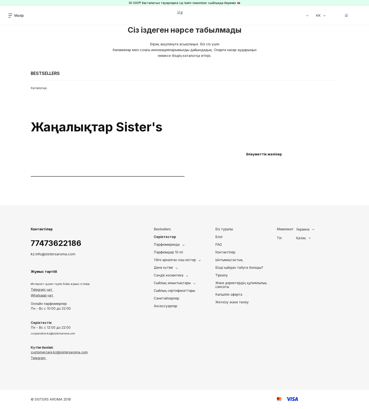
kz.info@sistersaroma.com (53, 254)
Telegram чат (42, 290)
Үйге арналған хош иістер (175, 260)
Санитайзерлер (166, 298)
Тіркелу (221, 275)
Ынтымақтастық (229, 260)
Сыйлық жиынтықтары (172, 283)
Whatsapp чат (42, 295)
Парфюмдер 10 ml (168, 252)
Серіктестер (165, 237)
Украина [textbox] (302, 229)
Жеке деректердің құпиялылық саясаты (241, 285)
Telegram (39, 358)
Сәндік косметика (168, 275)
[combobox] (314, 229)
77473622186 (56, 243)
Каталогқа (39, 88)
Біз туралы (224, 229)
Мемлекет (285, 229)
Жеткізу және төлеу (232, 302)
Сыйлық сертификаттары (174, 291)
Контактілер (225, 252)
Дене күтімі (163, 267)
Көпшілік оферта (228, 294)
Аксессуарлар (165, 306)
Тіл (279, 238)
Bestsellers (162, 229)
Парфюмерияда (167, 244)
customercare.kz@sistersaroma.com (59, 352)
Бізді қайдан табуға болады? (239, 267)
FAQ (218, 244)
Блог (219, 237)
